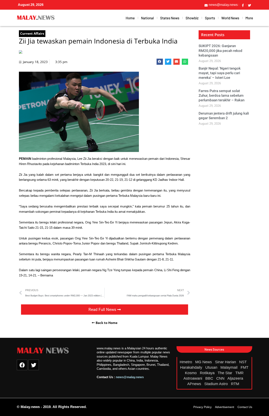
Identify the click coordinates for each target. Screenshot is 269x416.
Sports (210, 18)
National (147, 18)
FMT (244, 367)
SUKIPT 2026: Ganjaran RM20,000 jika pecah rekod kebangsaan (220, 50)
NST (243, 362)
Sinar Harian (226, 362)
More (249, 18)
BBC (209, 378)
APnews (194, 384)
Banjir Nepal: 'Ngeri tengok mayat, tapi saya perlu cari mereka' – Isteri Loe (220, 73)
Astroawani (193, 378)
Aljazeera (235, 378)
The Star (225, 373)
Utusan (211, 367)
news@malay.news (130, 377)
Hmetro (186, 362)
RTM (235, 384)
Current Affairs (32, 33)
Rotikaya (208, 373)
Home (130, 18)
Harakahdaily (191, 367)
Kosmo (191, 373)
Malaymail (229, 367)
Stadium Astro (216, 384)
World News (230, 18)
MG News (204, 362)
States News (169, 18)
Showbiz (192, 18)
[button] (160, 62)
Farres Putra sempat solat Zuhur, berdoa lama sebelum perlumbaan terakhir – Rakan (221, 95)
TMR (240, 373)
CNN (220, 378)
